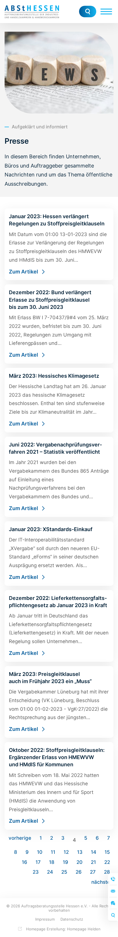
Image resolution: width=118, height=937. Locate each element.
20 (79, 862)
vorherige (20, 838)
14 (93, 852)
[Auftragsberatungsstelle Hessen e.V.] (32, 11)
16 (24, 862)
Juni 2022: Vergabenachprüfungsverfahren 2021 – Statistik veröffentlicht (59, 477)
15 (107, 852)
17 (38, 862)
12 (66, 852)
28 (107, 872)
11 (53, 852)
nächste (100, 882)
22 (107, 862)
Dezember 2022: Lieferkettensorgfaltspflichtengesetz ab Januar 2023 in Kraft (59, 626)
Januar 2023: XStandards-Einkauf (59, 553)
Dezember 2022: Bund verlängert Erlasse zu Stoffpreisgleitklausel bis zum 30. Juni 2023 (59, 323)
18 (51, 862)
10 (39, 852)
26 (79, 872)
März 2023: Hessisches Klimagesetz (59, 400)
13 (79, 852)
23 (36, 872)
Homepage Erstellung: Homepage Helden (63, 929)
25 (64, 872)
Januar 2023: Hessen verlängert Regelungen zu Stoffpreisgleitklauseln (59, 244)
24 (50, 872)
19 (65, 862)
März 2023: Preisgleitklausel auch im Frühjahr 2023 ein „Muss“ (59, 702)
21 (93, 862)
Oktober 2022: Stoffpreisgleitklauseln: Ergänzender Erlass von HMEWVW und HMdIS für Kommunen (59, 786)
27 (93, 872)
